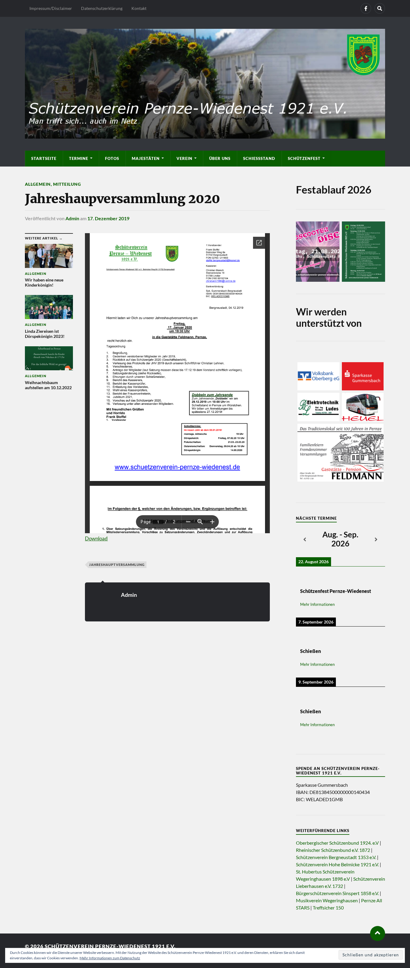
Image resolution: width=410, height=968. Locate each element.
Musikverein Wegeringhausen (327, 900)
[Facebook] (365, 8)
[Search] (379, 8)
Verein (184, 158)
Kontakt (138, 8)
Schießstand (259, 158)
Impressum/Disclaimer (50, 8)
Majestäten (146, 158)
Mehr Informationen (317, 604)
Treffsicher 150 (328, 907)
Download (96, 538)
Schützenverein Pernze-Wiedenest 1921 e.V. (110, 946)
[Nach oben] (377, 933)
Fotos (112, 158)
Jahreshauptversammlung (117, 565)
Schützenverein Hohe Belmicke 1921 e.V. (337, 864)
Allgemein (38, 184)
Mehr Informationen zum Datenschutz (110, 958)
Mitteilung (67, 184)
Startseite (43, 158)
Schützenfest (304, 158)
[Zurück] (305, 540)
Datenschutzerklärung (101, 8)
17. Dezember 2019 (108, 218)
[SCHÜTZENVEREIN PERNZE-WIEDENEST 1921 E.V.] (205, 82)
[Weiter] (376, 540)
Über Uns (220, 158)
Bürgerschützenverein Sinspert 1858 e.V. (337, 893)
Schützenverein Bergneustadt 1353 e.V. (336, 857)
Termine (78, 158)
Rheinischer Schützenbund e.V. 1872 (333, 850)
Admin (72, 218)
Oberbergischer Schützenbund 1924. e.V (337, 843)
